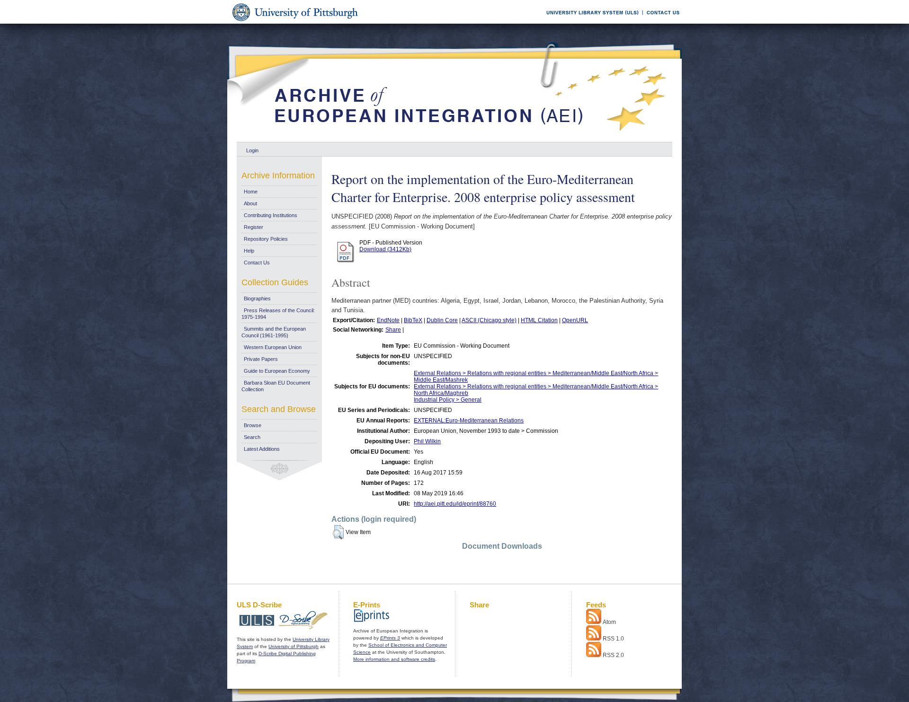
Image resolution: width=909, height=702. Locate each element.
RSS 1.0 (613, 638)
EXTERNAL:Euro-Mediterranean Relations (469, 420)
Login (252, 150)
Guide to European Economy (277, 371)
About (250, 203)
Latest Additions (262, 449)
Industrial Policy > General (447, 399)
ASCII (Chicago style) (489, 320)
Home (251, 191)
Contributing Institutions (270, 215)
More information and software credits (394, 659)
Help (249, 251)
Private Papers (261, 359)
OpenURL (575, 320)
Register (253, 227)
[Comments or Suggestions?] (661, 22)
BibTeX (413, 320)
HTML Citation (539, 320)
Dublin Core (442, 320)
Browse (252, 425)
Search (252, 437)
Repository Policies (266, 239)
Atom (609, 622)
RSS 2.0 (613, 655)
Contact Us (257, 262)
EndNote (388, 320)
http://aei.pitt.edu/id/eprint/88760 (455, 503)
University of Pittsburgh (293, 646)
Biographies (257, 298)
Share (393, 329)
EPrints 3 (390, 638)
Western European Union (273, 347)
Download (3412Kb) (385, 249)
